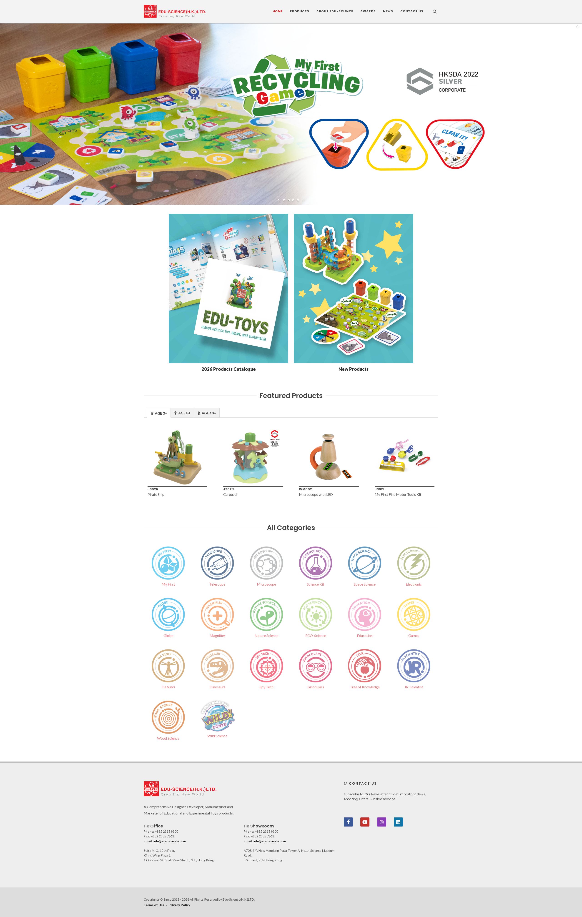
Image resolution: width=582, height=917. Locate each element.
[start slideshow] (279, 200)
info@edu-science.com (169, 841)
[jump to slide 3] (293, 200)
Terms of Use (154, 905)
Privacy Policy (179, 905)
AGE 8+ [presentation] (184, 413)
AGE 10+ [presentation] (208, 413)
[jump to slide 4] (298, 200)
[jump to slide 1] (284, 200)
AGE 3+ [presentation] (160, 413)
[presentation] (136, 462)
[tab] (159, 412)
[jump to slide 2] (288, 200)
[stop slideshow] (303, 200)
